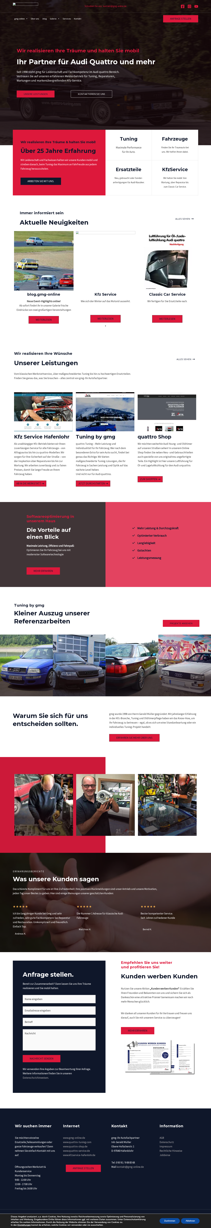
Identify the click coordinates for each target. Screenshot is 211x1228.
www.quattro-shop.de (75, 1146)
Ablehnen (190, 1220)
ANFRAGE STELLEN (83, 1168)
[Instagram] (189, 6)
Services (67, 18)
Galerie (53, 18)
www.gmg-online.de (74, 1137)
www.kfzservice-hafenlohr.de (79, 1155)
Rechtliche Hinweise (171, 1150)
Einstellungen (24, 1225)
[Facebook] (183, 6)
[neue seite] (25, 6)
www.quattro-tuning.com (77, 1142)
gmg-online (19, 18)
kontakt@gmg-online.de (130, 1167)
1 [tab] (105, 325)
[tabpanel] (44, 277)
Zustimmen (169, 1220)
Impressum (166, 1146)
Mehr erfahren (137, 1030)
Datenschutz (167, 1142)
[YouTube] (196, 6)
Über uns (35, 18)
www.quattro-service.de (76, 1150)
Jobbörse (165, 1155)
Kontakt (77, 18)
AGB (162, 1137)
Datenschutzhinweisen (35, 1077)
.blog (44, 18)
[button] (180, 18)
